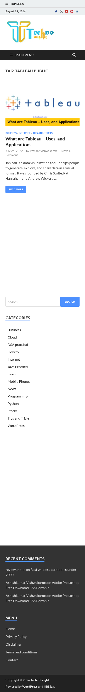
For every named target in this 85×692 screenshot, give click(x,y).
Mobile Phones (19, 381)
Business (11, 133)
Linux (12, 374)
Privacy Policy (16, 636)
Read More (14, 188)
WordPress (16, 425)
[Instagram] (77, 11)
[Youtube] (66, 11)
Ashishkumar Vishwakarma (26, 582)
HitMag (49, 686)
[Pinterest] (71, 11)
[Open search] (74, 55)
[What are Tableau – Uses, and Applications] (42, 105)
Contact (12, 660)
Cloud (12, 337)
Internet (25, 133)
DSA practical (18, 344)
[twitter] (61, 11)
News (12, 389)
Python (13, 403)
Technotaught (40, 680)
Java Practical (18, 367)
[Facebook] (56, 11)
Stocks (12, 411)
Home (10, 629)
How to (13, 352)
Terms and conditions (21, 652)
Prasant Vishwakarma (44, 151)
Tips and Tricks (43, 133)
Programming (18, 396)
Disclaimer (14, 644)
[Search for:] (42, 302)
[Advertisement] (42, 246)
